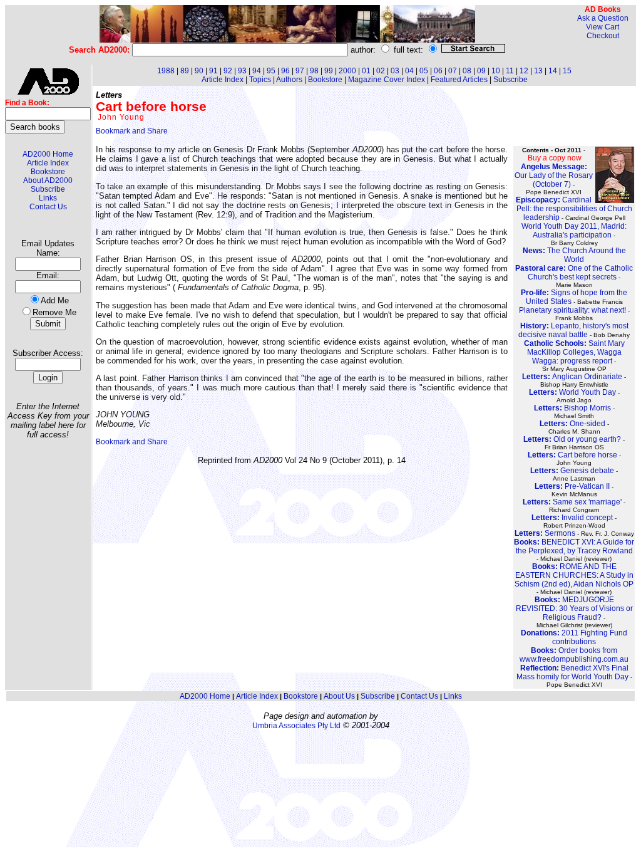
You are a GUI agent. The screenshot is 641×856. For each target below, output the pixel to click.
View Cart (602, 27)
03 (395, 70)
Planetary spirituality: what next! (572, 310)
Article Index (48, 163)
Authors (289, 79)
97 (299, 70)
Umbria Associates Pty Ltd (296, 725)
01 (366, 70)
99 (328, 70)
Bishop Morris (572, 408)
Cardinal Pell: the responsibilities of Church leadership (574, 209)
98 (314, 70)
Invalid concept (572, 517)
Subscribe (48, 189)
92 (227, 70)
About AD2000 (48, 180)
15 (567, 70)
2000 (347, 70)
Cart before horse (572, 455)
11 (510, 70)
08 (467, 70)
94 (256, 70)
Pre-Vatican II (572, 486)
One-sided (572, 423)
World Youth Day (572, 392)
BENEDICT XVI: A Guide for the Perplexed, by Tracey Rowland (574, 546)
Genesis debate (572, 470)
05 (423, 70)
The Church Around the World (574, 255)
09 (481, 70)
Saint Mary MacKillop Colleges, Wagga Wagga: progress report (574, 352)
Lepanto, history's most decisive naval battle (573, 330)
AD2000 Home (48, 154)
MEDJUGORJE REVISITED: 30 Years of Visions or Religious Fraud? (574, 608)
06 (438, 70)
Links (48, 198)
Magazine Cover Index (386, 79)
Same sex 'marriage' (572, 502)
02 (380, 70)
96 (285, 70)
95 (271, 70)
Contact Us (48, 206)
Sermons (545, 533)
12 (524, 70)
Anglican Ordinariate (572, 376)
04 (409, 70)
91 (213, 70)
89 (184, 70)
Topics (260, 79)
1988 (166, 70)
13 (538, 70)
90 (199, 70)
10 (495, 70)
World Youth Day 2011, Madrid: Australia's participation (574, 230)
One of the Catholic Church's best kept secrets (574, 272)
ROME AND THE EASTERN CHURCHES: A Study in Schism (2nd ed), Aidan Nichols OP (574, 575)
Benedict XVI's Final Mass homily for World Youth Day (572, 672)
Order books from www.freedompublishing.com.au (574, 655)
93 (242, 70)
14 (552, 70)
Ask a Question (602, 18)
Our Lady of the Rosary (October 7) (554, 175)
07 (452, 70)
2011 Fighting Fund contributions (574, 637)
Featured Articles (459, 79)
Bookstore (48, 171)
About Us (339, 696)
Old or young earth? (572, 439)
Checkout (603, 35)
